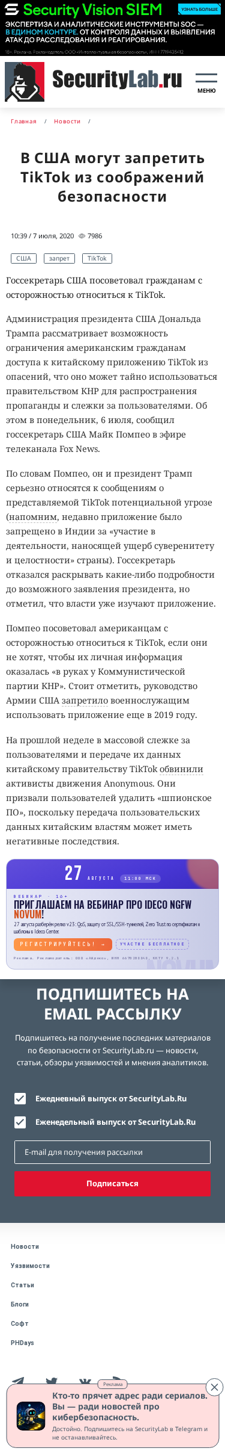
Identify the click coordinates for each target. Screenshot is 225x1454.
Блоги (20, 1304)
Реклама (112, 1384)
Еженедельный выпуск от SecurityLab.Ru (115, 1121)
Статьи (22, 1285)
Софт (20, 1324)
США (23, 258)
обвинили (181, 769)
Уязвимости (30, 1266)
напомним (33, 516)
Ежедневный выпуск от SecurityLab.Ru (111, 1098)
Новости (25, 1247)
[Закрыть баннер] (214, 1387)
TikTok (97, 258)
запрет (59, 258)
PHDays (22, 1343)
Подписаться (112, 1183)
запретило (85, 700)
